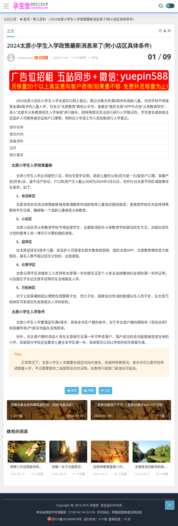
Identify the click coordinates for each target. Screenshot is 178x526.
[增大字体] (169, 30)
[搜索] (161, 6)
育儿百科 (39, 19)
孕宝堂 (94, 505)
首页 (26, 19)
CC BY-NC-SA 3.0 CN (81, 512)
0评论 (93, 58)
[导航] (6, 5)
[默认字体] (165, 30)
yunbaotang (32, 58)
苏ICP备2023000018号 (67, 519)
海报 (90, 390)
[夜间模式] (170, 5)
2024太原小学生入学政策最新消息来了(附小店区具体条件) (92, 19)
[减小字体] (160, 30)
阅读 (73, 390)
